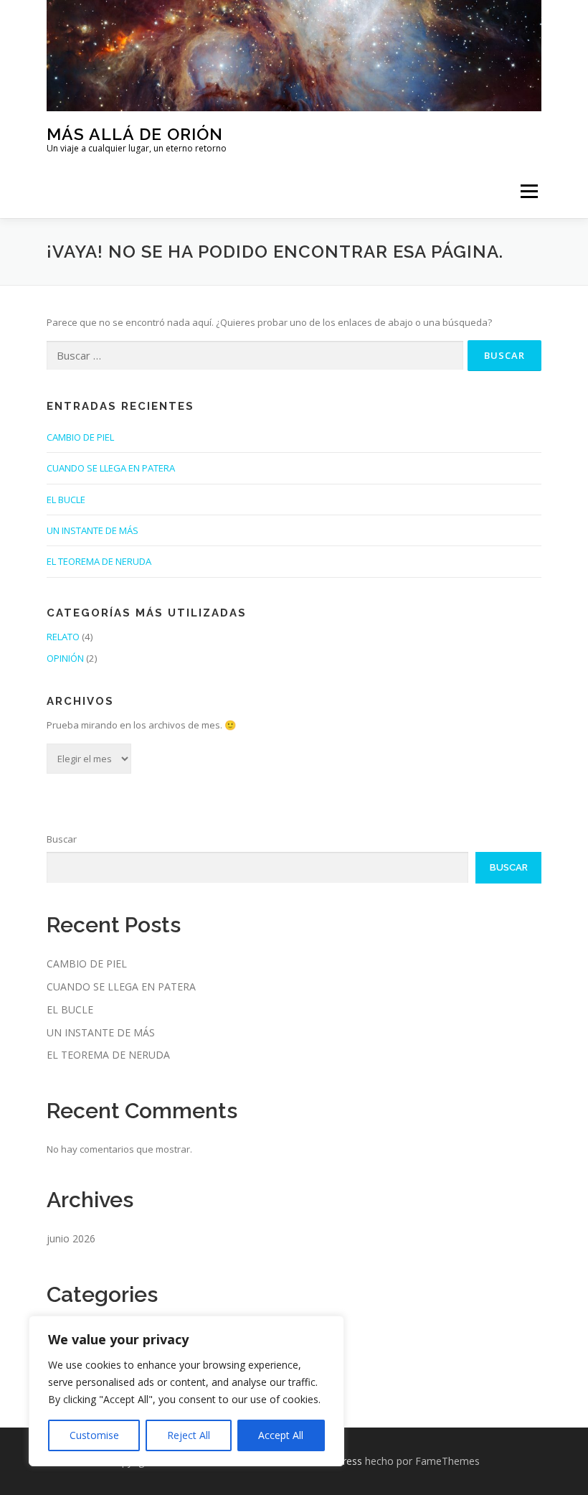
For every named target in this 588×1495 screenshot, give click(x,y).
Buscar (62, 839)
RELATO (63, 636)
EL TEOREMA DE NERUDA (99, 561)
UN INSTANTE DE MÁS (92, 530)
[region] (186, 1391)
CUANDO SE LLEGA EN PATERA (111, 467)
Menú (528, 190)
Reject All (188, 1435)
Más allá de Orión (135, 133)
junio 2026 (71, 1238)
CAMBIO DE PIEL (80, 437)
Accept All (280, 1435)
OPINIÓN (65, 658)
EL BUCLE (66, 499)
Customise (94, 1435)
